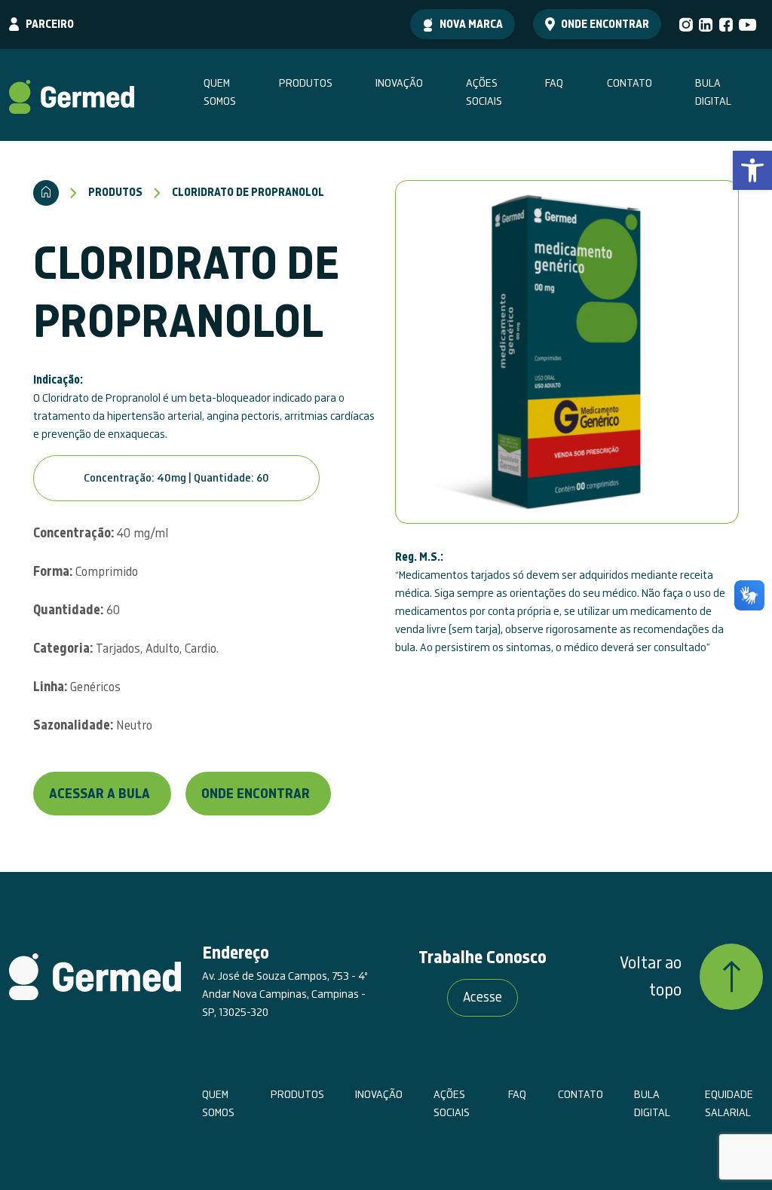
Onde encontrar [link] (605, 24)
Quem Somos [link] (220, 92)
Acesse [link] (482, 997)
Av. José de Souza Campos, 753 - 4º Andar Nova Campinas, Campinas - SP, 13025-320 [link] (285, 994)
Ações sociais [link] (484, 92)
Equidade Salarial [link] (729, 1103)
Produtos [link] (305, 83)
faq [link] (554, 83)
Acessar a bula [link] (99, 794)
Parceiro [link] (50, 24)
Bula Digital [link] (713, 92)
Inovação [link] (399, 83)
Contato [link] (629, 83)
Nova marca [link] (471, 24)
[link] (752, 170)
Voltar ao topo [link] (651, 976)
